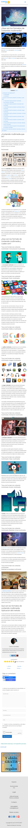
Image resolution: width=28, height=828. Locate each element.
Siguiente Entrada (19, 667)
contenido (24, 64)
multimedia (16, 50)
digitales (3, 171)
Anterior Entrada (8, 667)
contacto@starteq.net (14, 808)
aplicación (6, 58)
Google (10, 679)
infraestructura (17, 211)
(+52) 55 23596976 (14, 806)
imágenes (9, 175)
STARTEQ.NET (3, 747)
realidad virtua (5, 547)
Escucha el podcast (14, 786)
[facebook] (9, 817)
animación (15, 175)
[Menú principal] (25, 2)
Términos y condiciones (14, 797)
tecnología (13, 58)
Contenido (6, 96)
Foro (14, 787)
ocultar (16, 90)
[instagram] (16, 817)
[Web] (14, 720)
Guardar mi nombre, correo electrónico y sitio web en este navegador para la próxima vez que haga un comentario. (13, 726)
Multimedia (6, 94)
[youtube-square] (19, 817)
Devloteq (18, 825)
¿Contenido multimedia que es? (8, 92)
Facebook (11, 677)
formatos (7, 50)
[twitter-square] (12, 817)
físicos (22, 170)
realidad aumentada (7, 590)
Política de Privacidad (14, 796)
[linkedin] (14, 817)
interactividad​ (7, 176)
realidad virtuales (20, 552)
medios (10, 178)
